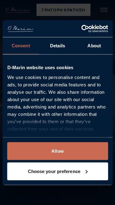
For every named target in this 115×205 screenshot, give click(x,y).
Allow (57, 151)
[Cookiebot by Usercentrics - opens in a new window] (82, 29)
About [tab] (94, 45)
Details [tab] (57, 45)
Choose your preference (54, 171)
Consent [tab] (21, 45)
